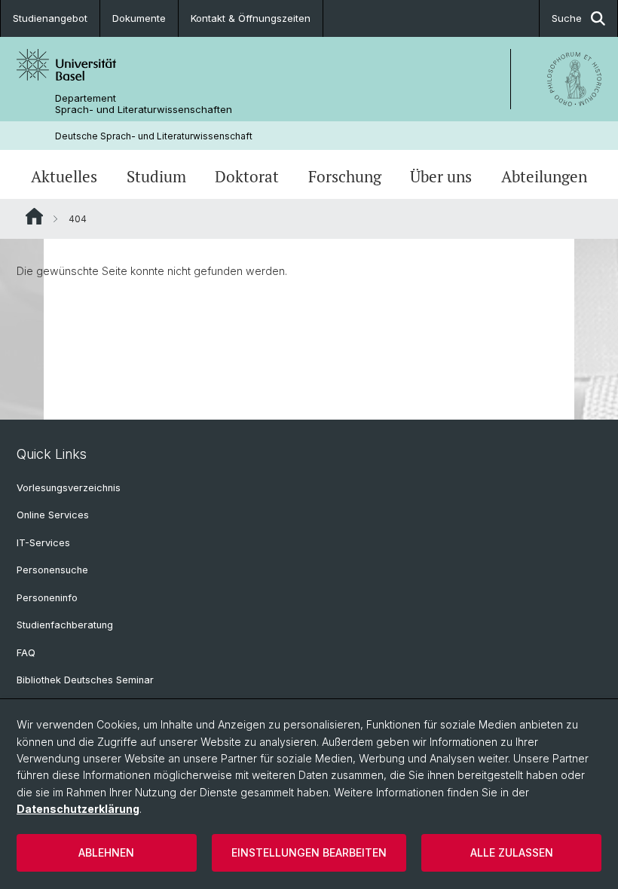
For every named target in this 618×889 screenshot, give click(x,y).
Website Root (34, 216)
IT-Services (43, 542)
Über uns (441, 176)
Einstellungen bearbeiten (309, 852)
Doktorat (247, 176)
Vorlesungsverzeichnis (69, 487)
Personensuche (52, 570)
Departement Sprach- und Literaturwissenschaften (143, 104)
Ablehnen (106, 852)
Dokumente (139, 18)
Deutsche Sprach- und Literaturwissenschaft (153, 136)
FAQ (26, 652)
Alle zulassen (511, 852)
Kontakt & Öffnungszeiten (251, 18)
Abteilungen (544, 176)
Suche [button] (567, 18)
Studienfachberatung (65, 625)
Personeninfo (47, 597)
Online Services (53, 515)
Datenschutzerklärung (78, 808)
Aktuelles (64, 176)
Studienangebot (50, 18)
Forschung (344, 176)
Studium (156, 176)
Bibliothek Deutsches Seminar (85, 680)
